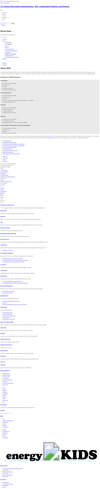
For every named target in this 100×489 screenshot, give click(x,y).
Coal (1, 222)
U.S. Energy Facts (6, 377)
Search (13, 23)
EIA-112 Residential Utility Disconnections (11, 301)
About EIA (5, 156)
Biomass (4, 397)
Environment (7, 52)
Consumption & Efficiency (6, 253)
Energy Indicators (8, 44)
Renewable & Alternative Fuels (8, 233)
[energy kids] (50, 463)
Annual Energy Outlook (8, 293)
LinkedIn (2, 190)
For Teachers (3, 405)
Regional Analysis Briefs (7, 312)
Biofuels (4, 395)
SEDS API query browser (8, 152)
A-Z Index (2, 365)
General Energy (6, 431)
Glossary (2, 410)
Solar (4, 402)
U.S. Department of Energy (6, 181)
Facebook (2, 185)
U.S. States (3, 265)
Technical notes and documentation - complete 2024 (14, 144)
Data (4, 41)
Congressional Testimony (8, 484)
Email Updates (3, 191)
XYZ (30, 368)
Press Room (3, 480)
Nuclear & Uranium (5, 228)
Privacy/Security (3, 170)
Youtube (2, 188)
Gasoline (4, 429)
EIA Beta (2, 333)
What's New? (3, 466)
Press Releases (6, 482)
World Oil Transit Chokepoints (9, 316)
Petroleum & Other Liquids (7, 205)
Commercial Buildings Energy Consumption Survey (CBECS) (15, 260)
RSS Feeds (2, 193)
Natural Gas (3, 211)
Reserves (7, 47)
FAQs (1, 416)
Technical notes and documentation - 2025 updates (13, 146)
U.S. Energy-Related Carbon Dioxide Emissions (12, 281)
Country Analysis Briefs (7, 314)
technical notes (51, 138)
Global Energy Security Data (9, 319)
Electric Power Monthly (7, 475)
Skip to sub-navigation (5, 3)
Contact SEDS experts (7, 149)
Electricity (2, 216)
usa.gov (2, 180)
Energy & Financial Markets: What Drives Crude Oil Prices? (15, 304)
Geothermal (5, 400)
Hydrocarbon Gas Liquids (8, 383)
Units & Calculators (7, 375)
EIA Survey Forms (4, 239)
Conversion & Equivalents (8, 420)
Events (4, 487)
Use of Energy (6, 378)
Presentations (5, 485)
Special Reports (4, 296)
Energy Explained (4, 371)
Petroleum (5, 381)
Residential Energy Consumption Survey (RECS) (13, 258)
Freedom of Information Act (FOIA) (7, 177)
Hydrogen (5, 392)
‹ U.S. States (2, 25)
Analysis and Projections (6, 286)
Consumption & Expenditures (11, 51)
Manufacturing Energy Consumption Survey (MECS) (13, 262)
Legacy (4, 159)
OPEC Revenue (6, 317)
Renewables (5, 438)
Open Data (5, 158)
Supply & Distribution (9, 49)
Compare (5, 65)
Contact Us (5, 161)
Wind (4, 399)
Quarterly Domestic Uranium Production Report (13, 468)
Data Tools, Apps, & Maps (7, 322)
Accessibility (2, 173)
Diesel (4, 424)
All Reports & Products (6, 345)
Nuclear (4, 389)
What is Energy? (6, 373)
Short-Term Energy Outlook (8, 291)
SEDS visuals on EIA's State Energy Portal (11, 154)
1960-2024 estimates (9, 55)
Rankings (5, 63)
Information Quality (4, 175)
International (3, 270)
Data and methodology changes (9, 147)
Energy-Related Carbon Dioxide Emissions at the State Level (15, 283)
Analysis (4, 59)
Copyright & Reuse (4, 172)
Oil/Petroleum (6, 422)
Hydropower (5, 394)
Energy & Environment (7, 380)
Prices (6, 46)
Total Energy (3, 245)
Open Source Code (5, 339)
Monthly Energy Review (8, 250)
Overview (5, 39)
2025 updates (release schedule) (12, 57)
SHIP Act (4, 303)
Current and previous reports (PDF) (10, 150)
